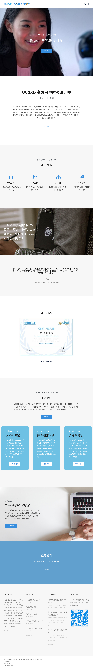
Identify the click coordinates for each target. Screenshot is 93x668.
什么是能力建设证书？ (33, 600)
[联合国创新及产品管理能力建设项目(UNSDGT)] (17, 4)
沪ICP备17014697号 (9, 665)
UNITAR (9, 663)
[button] (85, 4)
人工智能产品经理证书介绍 (34, 621)
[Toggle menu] (88, 4)
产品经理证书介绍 (32, 607)
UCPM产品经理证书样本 (34, 628)
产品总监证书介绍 (32, 614)
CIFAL (5, 663)
